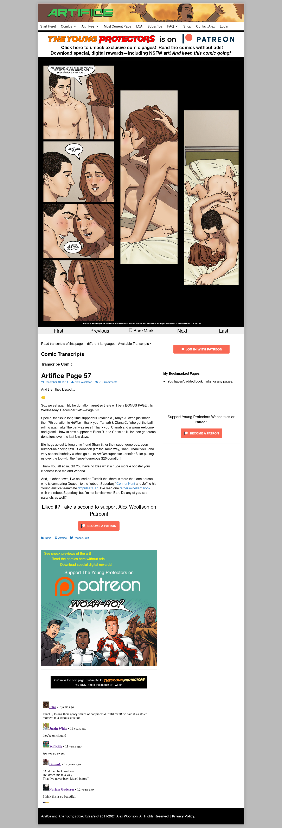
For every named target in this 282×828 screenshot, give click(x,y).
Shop (187, 26)
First (58, 330)
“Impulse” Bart (88, 488)
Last (223, 330)
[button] (141, 330)
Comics (66, 26)
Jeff (87, 538)
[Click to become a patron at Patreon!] (99, 525)
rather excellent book (135, 488)
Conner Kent (125, 483)
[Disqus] (99, 751)
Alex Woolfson (83, 382)
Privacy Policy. (183, 816)
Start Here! (48, 26)
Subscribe (154, 26)
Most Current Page (117, 26)
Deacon (78, 538)
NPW (48, 538)
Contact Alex (205, 26)
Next (182, 330)
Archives (88, 26)
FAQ (170, 26)
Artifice (62, 538)
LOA (139, 26)
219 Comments (108, 382)
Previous (99, 330)
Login (224, 26)
